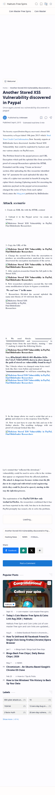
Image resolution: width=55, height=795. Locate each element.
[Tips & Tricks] (30, 676)
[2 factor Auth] (15, 712)
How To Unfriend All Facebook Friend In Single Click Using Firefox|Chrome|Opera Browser (28, 639)
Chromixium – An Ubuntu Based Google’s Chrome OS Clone (28, 668)
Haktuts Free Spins (17, 3)
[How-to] (21, 676)
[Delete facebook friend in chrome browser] (35, 632)
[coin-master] (23, 611)
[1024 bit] (15, 706)
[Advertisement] (27, 45)
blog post (21, 193)
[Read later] (41, 117)
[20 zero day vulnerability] (40, 712)
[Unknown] (18, 117)
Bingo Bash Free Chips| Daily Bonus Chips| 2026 (25, 655)
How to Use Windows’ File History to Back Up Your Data (28, 682)
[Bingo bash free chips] (36, 649)
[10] (40, 699)
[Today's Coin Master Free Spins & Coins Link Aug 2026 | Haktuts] (27, 594)
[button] (4, 4)
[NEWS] (24, 536)
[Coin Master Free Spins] (20, 11)
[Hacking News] (11, 536)
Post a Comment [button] (27, 563)
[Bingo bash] (21, 649)
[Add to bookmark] (49, 583)
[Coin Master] (40, 11)
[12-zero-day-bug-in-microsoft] (40, 706)
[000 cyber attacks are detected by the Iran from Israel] (15, 699)
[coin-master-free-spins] (39, 611)
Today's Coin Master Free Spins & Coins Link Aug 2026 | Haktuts (27, 617)
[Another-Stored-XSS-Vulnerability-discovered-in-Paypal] (27, 530)
